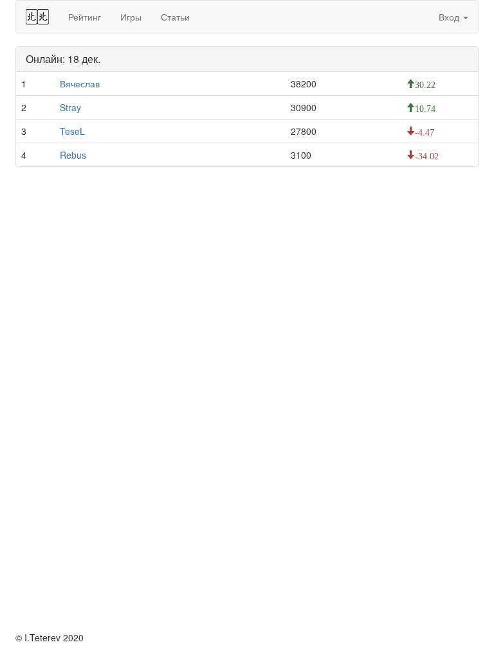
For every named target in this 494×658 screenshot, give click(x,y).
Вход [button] (450, 16)
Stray (70, 107)
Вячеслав (80, 83)
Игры (131, 16)
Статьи (175, 16)
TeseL (72, 131)
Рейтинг (84, 16)
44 (37, 16)
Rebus (73, 154)
